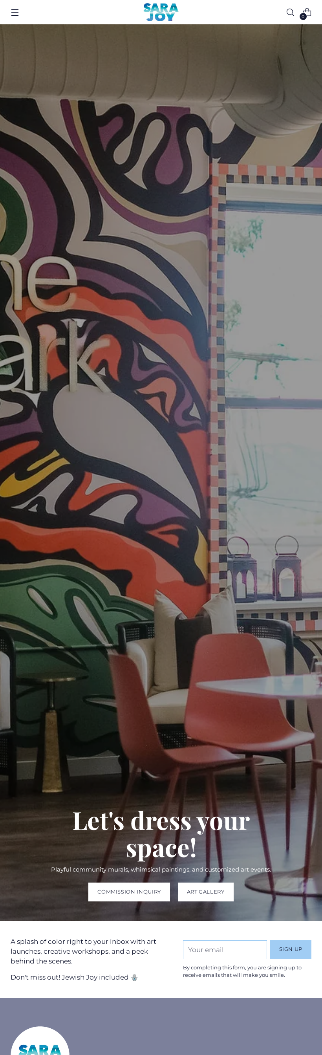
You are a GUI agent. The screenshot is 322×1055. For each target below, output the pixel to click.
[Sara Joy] (161, 12)
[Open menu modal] (15, 12)
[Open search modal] (290, 12)
